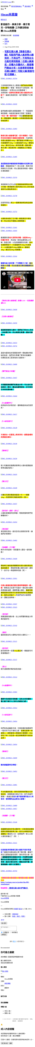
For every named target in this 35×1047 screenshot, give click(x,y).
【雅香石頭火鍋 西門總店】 (18, 888)
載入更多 (3, 923)
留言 (20, 909)
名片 (5, 43)
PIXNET (9, 1019)
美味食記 (15, 914)
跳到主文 (4, 19)
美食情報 (16, 35)
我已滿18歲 (4, 1043)
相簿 (5, 39)
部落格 (6, 41)
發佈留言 (3, 934)
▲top (2, 919)
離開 (11, 1043)
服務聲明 (20, 1021)
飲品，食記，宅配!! (18, 916)
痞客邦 (16, 909)
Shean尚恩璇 (9, 14)
